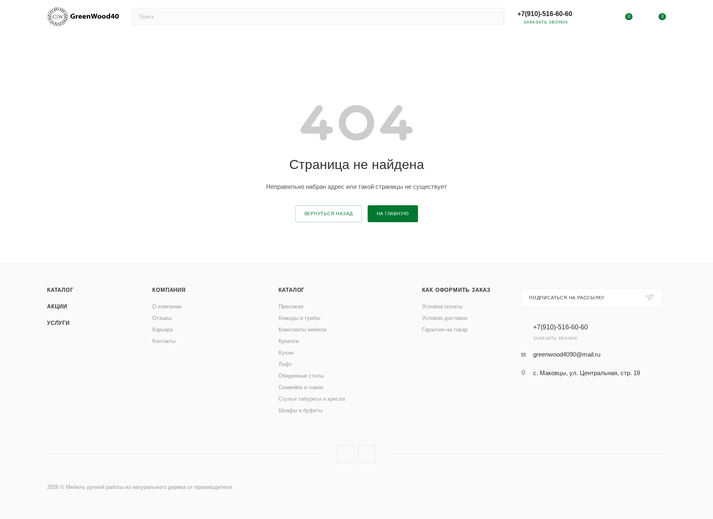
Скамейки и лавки (301, 387)
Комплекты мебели (302, 329)
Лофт (285, 364)
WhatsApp (367, 454)
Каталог (60, 290)
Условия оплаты (442, 306)
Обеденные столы (301, 376)
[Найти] (494, 16)
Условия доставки (444, 318)
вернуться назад (329, 213)
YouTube (346, 454)
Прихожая (291, 306)
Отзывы (162, 318)
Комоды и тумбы (299, 318)
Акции (57, 306)
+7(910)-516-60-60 (544, 13)
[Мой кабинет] (595, 18)
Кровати (289, 341)
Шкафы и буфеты (301, 410)
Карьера (162, 329)
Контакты (163, 341)
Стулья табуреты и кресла (312, 399)
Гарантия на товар (444, 329)
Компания (168, 290)
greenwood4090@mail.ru (566, 354)
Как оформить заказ (456, 290)
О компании (167, 306)
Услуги (58, 323)
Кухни (286, 353)
